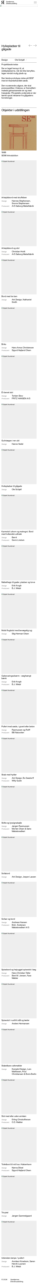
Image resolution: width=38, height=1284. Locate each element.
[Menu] (35, 2)
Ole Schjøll (19, 60)
